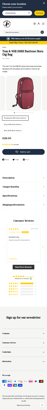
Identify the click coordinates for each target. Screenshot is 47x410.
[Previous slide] (4, 246)
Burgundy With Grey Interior (15, 118)
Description (9, 177)
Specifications (10, 195)
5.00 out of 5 (29, 276)
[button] (7, 144)
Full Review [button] (13, 258)
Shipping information (14, 204)
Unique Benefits (11, 186)
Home (4, 47)
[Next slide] (43, 246)
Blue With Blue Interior (13, 130)
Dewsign (27, 405)
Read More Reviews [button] (23, 267)
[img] (13, 229)
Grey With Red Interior (13, 124)
